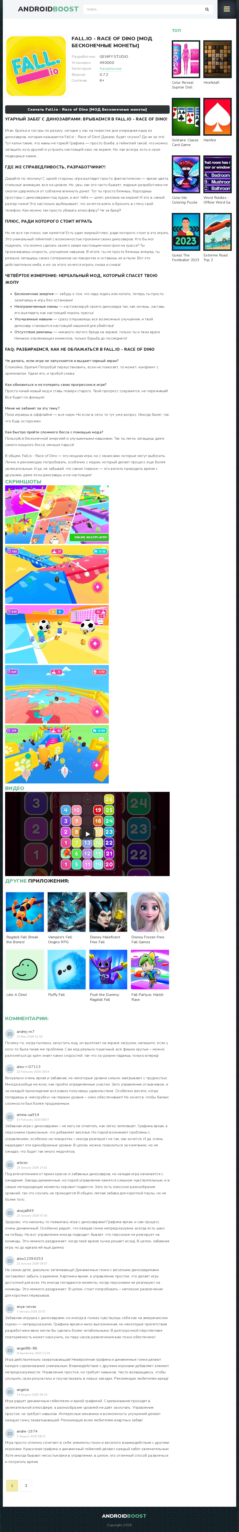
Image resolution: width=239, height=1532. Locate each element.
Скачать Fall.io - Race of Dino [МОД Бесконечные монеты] (87, 109)
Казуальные (111, 68)
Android (48, 9)
